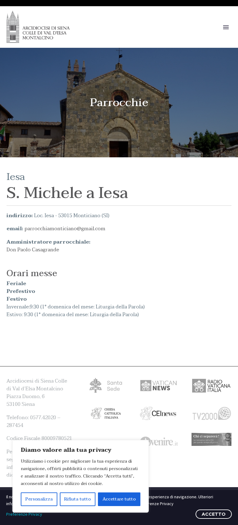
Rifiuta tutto (77, 499)
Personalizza (39, 499)
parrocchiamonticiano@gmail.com (64, 228)
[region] (80, 476)
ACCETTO (214, 514)
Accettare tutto (119, 499)
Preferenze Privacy (24, 514)
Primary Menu (225, 27)
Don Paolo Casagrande (33, 249)
